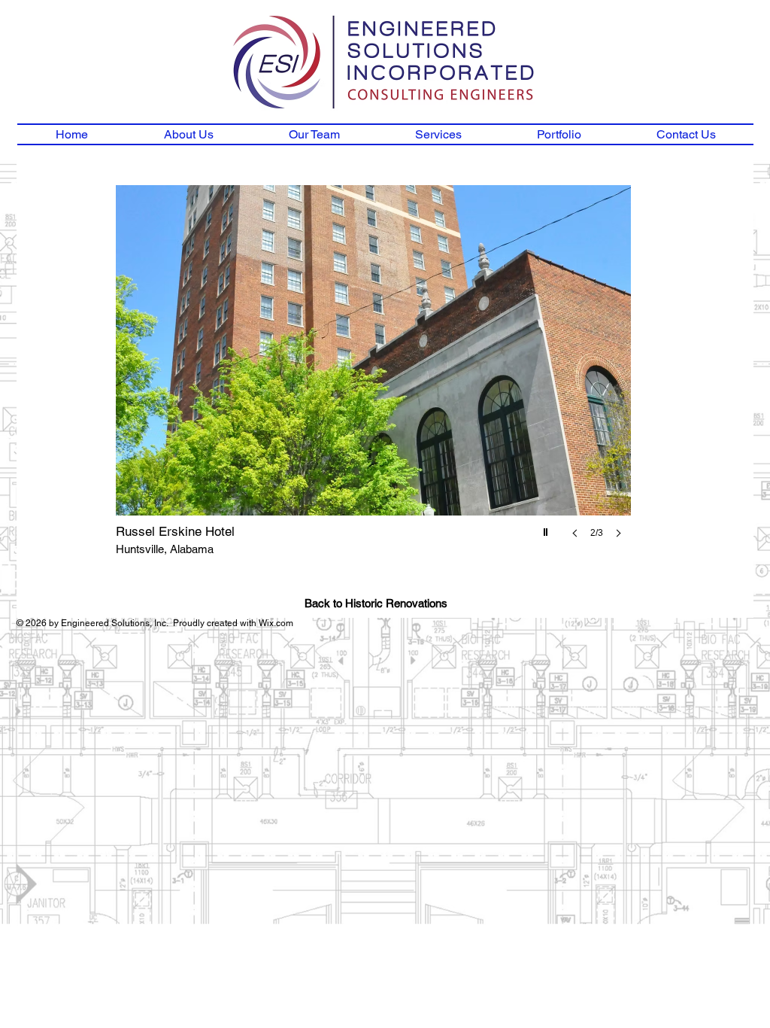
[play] (547, 528)
